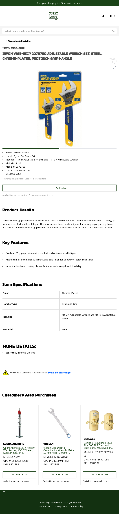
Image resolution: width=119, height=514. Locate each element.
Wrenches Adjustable (19, 41)
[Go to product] (19, 423)
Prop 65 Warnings (59, 372)
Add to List (62, 188)
